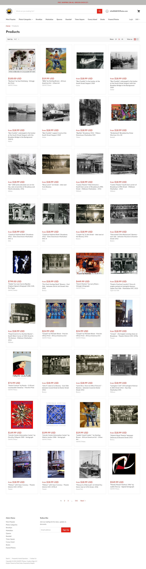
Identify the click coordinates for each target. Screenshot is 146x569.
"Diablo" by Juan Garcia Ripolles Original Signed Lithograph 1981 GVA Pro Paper (21, 286)
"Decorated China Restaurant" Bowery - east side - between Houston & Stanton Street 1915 (124, 236)
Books (102, 19)
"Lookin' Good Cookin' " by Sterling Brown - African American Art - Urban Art (89, 437)
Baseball (69, 19)
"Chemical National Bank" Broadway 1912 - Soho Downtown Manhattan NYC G (20, 236)
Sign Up (66, 530)
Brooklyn (39, 19)
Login (131, 19)
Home (8, 26)
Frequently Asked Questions (20, 558)
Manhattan (49, 19)
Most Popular (10, 19)
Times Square (80, 19)
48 (122, 39)
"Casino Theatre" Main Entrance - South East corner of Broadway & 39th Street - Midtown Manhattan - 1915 (89, 187)
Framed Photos (113, 19)
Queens (59, 19)
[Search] (99, 11)
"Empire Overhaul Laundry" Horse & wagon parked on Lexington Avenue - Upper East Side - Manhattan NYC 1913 (124, 286)
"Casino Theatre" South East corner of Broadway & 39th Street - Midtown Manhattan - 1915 (123, 187)
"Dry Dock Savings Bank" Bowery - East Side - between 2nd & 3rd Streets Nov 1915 (56, 286)
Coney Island (92, 19)
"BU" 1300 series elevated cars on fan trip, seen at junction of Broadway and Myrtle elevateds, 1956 (21, 187)
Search (8, 558)
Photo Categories (25, 19)
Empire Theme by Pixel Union (14, 563)
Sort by (10, 39)
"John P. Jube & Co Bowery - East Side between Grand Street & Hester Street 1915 (55, 388)
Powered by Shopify (29, 563)
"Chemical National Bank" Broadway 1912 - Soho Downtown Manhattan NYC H (54, 236)
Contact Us (33, 558)
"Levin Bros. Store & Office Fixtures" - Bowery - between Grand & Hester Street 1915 (89, 388)
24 (116, 39)
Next (82, 501)
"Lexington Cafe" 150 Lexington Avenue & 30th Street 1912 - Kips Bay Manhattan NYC (123, 388)
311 (76, 501)
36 (119, 39)
